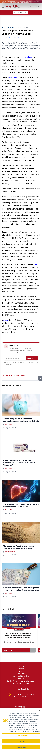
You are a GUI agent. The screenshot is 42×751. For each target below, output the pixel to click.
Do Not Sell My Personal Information (21, 681)
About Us (21, 666)
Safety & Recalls (7, 375)
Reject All (21, 741)
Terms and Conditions (21, 676)
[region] (21, 729)
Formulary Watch (21, 375)
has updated (27, 57)
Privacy (21, 678)
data (36, 264)
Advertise (21, 669)
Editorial (21, 671)
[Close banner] (39, 2)
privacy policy (7, 364)
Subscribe (30, 358)
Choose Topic (18, 12)
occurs (6, 320)
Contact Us (21, 674)
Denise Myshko (10, 424)
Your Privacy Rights (20, 735)
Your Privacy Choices (21, 683)
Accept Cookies (21, 747)
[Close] (39, 710)
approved (13, 77)
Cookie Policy (35, 731)
